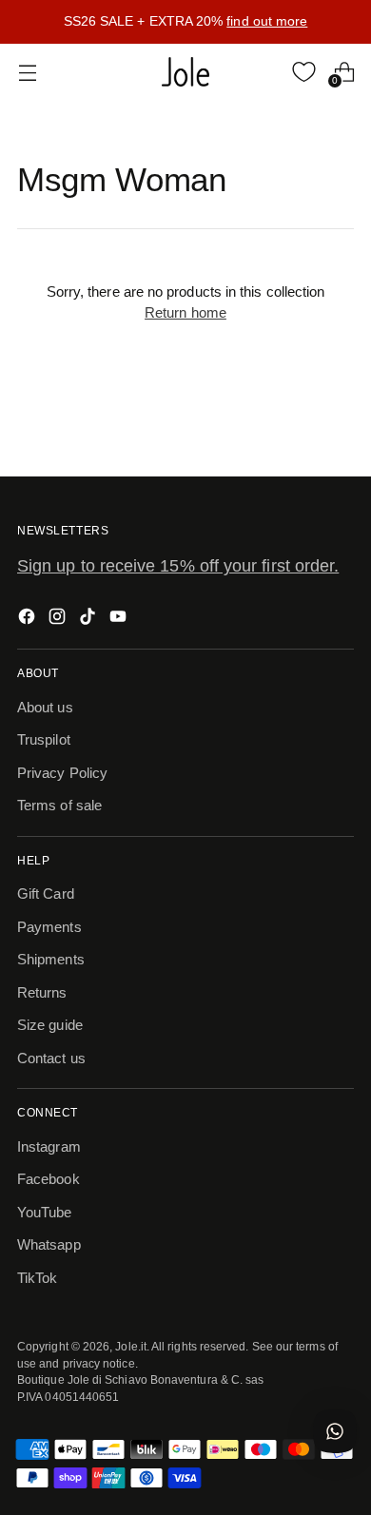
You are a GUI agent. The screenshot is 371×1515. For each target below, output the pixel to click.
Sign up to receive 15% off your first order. (178, 565)
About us (45, 707)
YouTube (44, 1212)
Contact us (51, 1058)
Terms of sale (59, 805)
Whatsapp (49, 1244)
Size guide (50, 1025)
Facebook (48, 1179)
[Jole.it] (185, 72)
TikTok (37, 1278)
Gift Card (45, 893)
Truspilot (43, 739)
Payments (49, 927)
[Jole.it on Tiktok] (89, 619)
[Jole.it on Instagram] (59, 619)
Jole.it (130, 1346)
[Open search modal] (263, 71)
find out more (266, 21)
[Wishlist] (303, 71)
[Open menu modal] (27, 71)
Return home (185, 312)
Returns (42, 992)
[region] (185, 22)
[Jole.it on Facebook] (28, 619)
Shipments (51, 959)
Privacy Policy (62, 773)
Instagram (49, 1146)
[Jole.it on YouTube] (119, 619)
